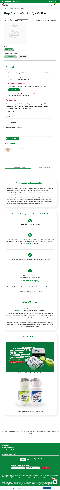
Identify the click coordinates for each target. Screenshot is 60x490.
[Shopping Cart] (54, 4)
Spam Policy (43, 462)
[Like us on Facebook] (55, 1)
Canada (23, 56)
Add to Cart (14, 90)
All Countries (10, 56)
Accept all (47, 488)
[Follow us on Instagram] (53, 1)
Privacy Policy (17, 462)
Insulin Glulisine (22, 19)
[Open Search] (49, 4)
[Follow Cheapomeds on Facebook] (38, 459)
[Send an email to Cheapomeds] (28, 459)
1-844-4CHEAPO (11, 1)
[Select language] (58, 1)
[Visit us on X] (51, 1)
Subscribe (45, 467)
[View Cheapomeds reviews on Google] (41, 459)
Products (10, 8)
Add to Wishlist (12, 138)
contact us (29, 243)
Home (4, 8)
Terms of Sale (26, 462)
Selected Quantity (14, 77)
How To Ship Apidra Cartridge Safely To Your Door (27, 149)
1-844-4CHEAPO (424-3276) (30, 224)
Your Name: (10, 111)
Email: (8, 117)
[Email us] (49, 1)
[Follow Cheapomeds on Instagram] (35, 459)
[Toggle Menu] (57, 5)
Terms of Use (35, 462)
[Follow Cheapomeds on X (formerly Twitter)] (31, 459)
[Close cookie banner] (58, 488)
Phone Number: (11, 122)
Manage (54, 488)
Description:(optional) (14, 127)
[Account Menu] (51, 4)
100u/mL (8, 50)
